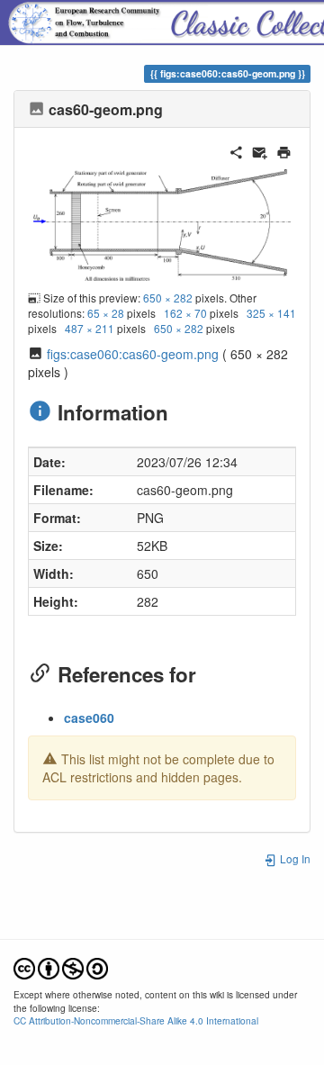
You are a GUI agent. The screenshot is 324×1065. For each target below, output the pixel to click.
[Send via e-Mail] (259, 150)
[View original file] (162, 223)
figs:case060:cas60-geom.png (133, 354)
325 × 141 (271, 312)
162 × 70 (185, 312)
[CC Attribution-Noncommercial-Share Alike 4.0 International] (61, 967)
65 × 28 (105, 312)
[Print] (284, 150)
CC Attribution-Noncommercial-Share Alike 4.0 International (136, 1020)
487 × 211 (89, 328)
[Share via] (236, 150)
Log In (293, 858)
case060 (89, 717)
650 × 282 (168, 297)
